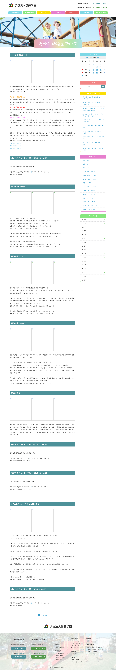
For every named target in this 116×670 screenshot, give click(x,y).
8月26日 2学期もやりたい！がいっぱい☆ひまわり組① (93, 109)
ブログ (71, 12)
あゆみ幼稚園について (62, 653)
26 (97, 73)
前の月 (88, 58)
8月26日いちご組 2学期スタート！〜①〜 (92, 104)
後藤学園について (60, 647)
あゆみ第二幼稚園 (60, 657)
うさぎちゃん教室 (77, 643)
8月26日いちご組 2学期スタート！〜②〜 (92, 98)
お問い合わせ (100, 12)
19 (97, 70)
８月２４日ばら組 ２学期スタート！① (92, 126)
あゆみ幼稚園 (59, 655)
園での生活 (59, 660)
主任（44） (85, 168)
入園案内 (58, 12)
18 (93, 70)
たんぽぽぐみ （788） (89, 187)
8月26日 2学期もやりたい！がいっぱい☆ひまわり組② (93, 115)
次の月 (99, 58)
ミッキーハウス (76, 641)
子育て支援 (42, 12)
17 (89, 70)
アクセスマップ (19, 648)
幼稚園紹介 (28, 12)
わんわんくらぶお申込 (93, 651)
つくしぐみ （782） (89, 194)
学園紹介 (14, 12)
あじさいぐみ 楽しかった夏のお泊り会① (93, 149)
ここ (30, 172)
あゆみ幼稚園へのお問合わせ (94, 647)
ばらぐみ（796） (87, 183)
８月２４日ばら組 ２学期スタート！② (92, 132)
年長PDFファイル (15, 149)
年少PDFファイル (15, 143)
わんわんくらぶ (76, 645)
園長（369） (86, 160)
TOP (57, 641)
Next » (45, 615)
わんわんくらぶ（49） (89, 209)
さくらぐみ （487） (89, 172)
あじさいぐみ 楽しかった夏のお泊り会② (93, 143)
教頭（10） (85, 164)
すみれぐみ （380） (89, 190)
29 (82, 76)
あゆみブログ (75, 660)
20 (100, 70)
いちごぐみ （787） (89, 202)
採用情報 (86, 12)
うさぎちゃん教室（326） (90, 206)
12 (97, 67)
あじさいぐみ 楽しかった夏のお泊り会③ (93, 138)
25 (93, 73)
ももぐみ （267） (88, 198)
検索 (103, 86)
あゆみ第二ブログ (77, 662)
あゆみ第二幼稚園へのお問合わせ (96, 649)
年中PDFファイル (15, 146)
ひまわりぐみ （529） (89, 175)
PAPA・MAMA (75, 647)
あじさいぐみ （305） (89, 179)
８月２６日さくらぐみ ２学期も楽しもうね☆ (93, 121)
